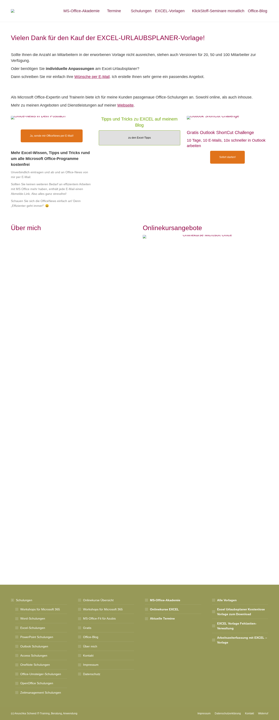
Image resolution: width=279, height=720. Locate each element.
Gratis (87, 628)
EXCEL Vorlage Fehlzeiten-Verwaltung (237, 626)
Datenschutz (91, 674)
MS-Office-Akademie (165, 600)
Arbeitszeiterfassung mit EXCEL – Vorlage (242, 640)
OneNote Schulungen (35, 664)
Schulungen (24, 600)
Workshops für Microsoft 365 (40, 609)
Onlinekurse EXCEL (164, 609)
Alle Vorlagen (227, 600)
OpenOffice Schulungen (36, 683)
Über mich (24, 242)
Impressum (91, 664)
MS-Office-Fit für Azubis (99, 618)
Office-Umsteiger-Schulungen (40, 674)
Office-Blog (90, 637)
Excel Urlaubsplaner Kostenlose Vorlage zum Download (241, 612)
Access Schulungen (33, 655)
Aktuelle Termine (162, 618)
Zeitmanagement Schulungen (40, 692)
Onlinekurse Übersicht (98, 600)
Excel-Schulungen (32, 628)
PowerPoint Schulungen (36, 637)
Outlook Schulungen (34, 646)
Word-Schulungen (32, 618)
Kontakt (88, 655)
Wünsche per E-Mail (92, 77)
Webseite (125, 105)
